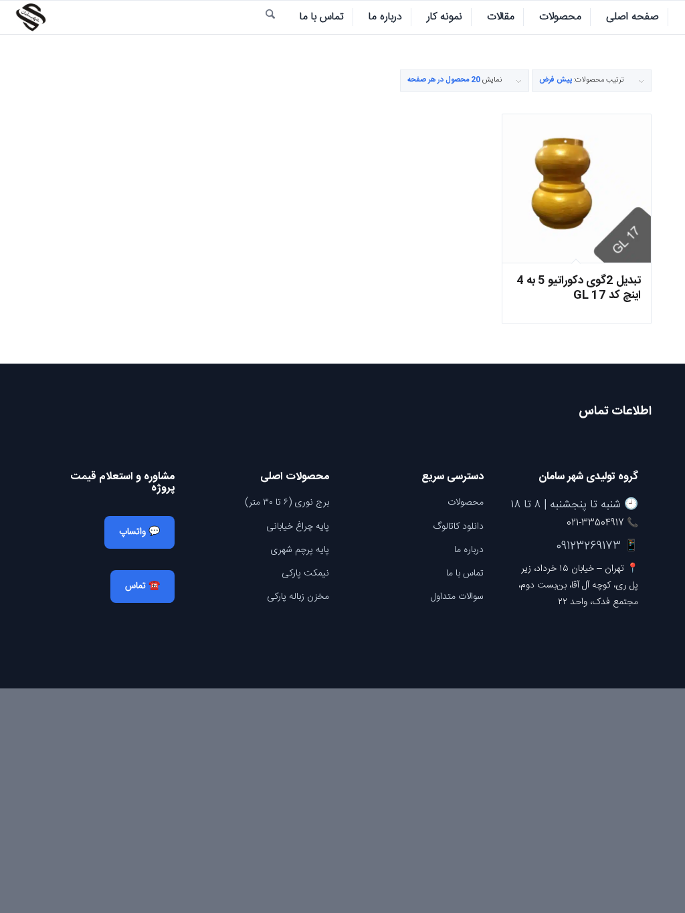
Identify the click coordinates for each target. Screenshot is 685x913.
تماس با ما (465, 573)
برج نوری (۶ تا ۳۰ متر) (287, 503)
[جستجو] (270, 17)
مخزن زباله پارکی (298, 597)
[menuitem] (633, 17)
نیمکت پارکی (305, 573)
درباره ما (469, 550)
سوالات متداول (457, 597)
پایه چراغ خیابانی (297, 527)
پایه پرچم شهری (299, 550)
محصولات (466, 503)
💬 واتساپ (139, 532)
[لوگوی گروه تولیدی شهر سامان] (30, 17)
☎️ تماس (142, 586)
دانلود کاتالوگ (458, 527)
